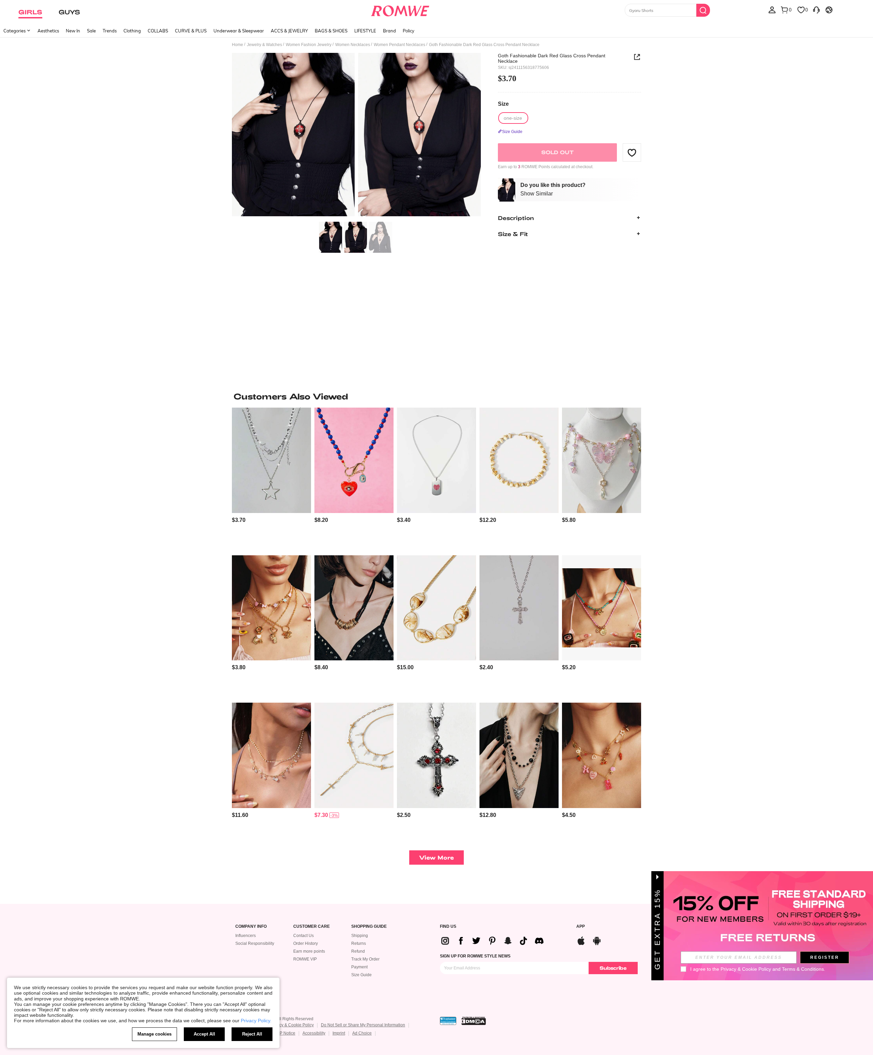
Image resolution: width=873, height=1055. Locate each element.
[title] (436, 396)
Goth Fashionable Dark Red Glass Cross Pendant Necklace (551, 58)
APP (580, 926)
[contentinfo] (239, 520)
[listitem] (271, 479)
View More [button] (436, 857)
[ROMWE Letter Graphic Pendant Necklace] (436, 460)
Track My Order (365, 959)
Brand (389, 30)
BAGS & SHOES (331, 30)
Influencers (245, 935)
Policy (408, 30)
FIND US (448, 926)
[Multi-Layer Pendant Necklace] (519, 755)
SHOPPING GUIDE (369, 926)
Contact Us (303, 935)
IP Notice (287, 1033)
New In (73, 30)
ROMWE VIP (305, 959)
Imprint (338, 1033)
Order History (305, 943)
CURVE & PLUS (191, 30)
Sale (91, 30)
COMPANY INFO (251, 926)
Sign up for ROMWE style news (475, 956)
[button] (632, 152)
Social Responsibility (254, 943)
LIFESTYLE (365, 30)
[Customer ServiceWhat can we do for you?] (816, 9)
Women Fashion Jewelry (308, 44)
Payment (359, 967)
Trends (110, 30)
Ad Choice (362, 1033)
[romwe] (400, 9)
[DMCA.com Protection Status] (473, 1021)
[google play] (597, 940)
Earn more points (309, 951)
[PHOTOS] (356, 135)
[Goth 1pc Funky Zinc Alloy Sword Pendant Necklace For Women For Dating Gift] (436, 755)
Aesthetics (48, 30)
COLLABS (158, 30)
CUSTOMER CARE (311, 926)
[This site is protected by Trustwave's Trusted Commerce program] (448, 1021)
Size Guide (361, 974)
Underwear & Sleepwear (238, 30)
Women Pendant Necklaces (399, 44)
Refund (358, 951)
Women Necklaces (352, 44)
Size (503, 104)
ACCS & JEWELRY (289, 30)
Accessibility (313, 1033)
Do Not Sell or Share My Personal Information (363, 1025)
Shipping (359, 935)
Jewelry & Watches (264, 44)
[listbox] (772, 9)
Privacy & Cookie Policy (292, 1025)
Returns (358, 943)
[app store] (581, 940)
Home (237, 44)
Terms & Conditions (803, 969)
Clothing (132, 30)
